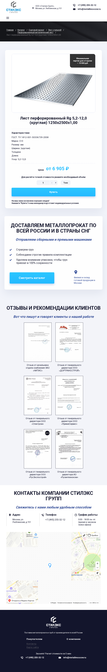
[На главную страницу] (13, 7)
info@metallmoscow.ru (89, 9)
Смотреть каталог (32, 278)
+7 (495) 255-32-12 (87, 5)
